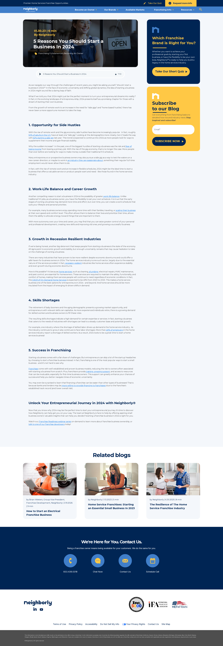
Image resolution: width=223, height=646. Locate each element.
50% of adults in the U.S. (40, 135)
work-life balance (111, 196)
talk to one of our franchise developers (47, 424)
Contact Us (153, 624)
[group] (80, 74)
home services (65, 272)
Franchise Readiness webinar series (55, 421)
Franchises (33, 369)
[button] (40, 74)
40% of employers (114, 330)
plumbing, (94, 272)
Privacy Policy (75, 624)
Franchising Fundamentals (50, 53)
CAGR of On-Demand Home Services (49, 280)
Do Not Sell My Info (109, 624)
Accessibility (91, 624)
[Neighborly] (30, 9)
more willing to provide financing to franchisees (83, 385)
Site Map (166, 624)
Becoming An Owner (73, 53)
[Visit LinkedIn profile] (35, 609)
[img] (116, 74)
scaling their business (125, 210)
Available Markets (135, 10)
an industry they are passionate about (85, 160)
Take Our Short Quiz (169, 71)
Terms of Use (59, 624)
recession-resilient (73, 263)
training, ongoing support (98, 371)
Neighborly (47, 34)
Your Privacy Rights (135, 624)
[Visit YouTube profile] (41, 609)
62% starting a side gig (43, 138)
